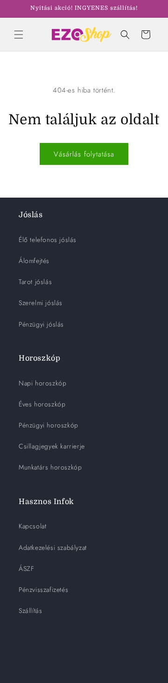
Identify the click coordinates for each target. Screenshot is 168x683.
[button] (18, 34)
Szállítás (30, 610)
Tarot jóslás (35, 281)
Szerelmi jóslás (41, 302)
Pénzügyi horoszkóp (48, 425)
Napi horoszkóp (42, 383)
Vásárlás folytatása (84, 154)
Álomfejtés (34, 260)
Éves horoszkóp (42, 404)
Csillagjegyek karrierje (52, 446)
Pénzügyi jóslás (41, 324)
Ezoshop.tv (95, 675)
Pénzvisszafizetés (43, 589)
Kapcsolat (32, 526)
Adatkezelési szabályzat (53, 547)
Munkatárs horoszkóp (50, 467)
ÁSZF (26, 568)
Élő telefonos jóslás (48, 239)
